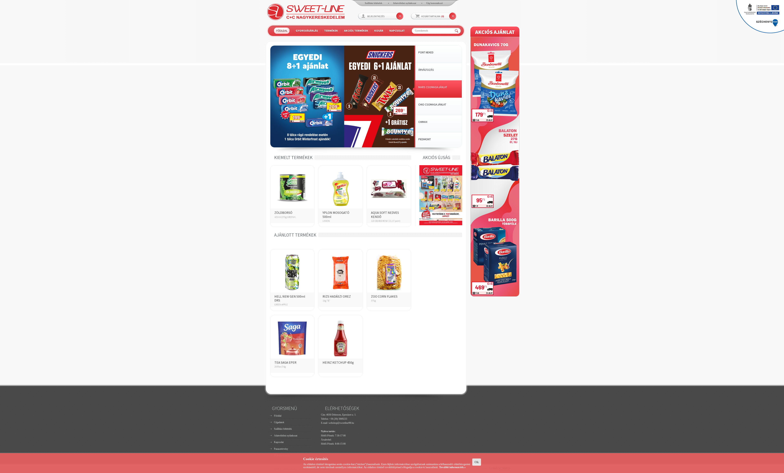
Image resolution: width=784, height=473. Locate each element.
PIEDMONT (424, 139)
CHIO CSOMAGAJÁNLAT (432, 104)
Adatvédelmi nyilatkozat (404, 3)
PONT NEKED (425, 52)
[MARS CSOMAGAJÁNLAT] (342, 147)
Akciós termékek (356, 31)
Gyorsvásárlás (307, 31)
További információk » (452, 467)
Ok (476, 462)
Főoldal (281, 31)
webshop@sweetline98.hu (341, 422)
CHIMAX (422, 122)
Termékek (331, 31)
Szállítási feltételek (283, 428)
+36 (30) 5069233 (338, 418)
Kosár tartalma (432, 16)
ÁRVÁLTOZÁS (426, 70)
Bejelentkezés (375, 16)
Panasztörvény (281, 448)
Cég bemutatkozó (434, 3)
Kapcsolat (397, 31)
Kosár (378, 31)
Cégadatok (279, 422)
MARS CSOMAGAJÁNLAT (432, 87)
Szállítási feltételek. (374, 3)
